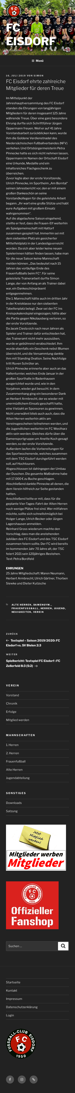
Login (10, 1015)
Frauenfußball (16, 761)
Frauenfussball (25, 608)
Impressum (14, 999)
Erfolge (11, 712)
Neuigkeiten (21, 612)
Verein (38, 612)
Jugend (59, 608)
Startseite (13, 982)
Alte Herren (22, 604)
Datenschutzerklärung (22, 1007)
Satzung (12, 811)
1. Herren (12, 745)
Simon (39, 75)
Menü (39, 60)
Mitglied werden (17, 720)
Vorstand (12, 695)
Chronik (11, 703)
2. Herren (12, 753)
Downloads (14, 803)
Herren (46, 608)
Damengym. (42, 604)
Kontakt (11, 990)
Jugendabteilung (18, 778)
